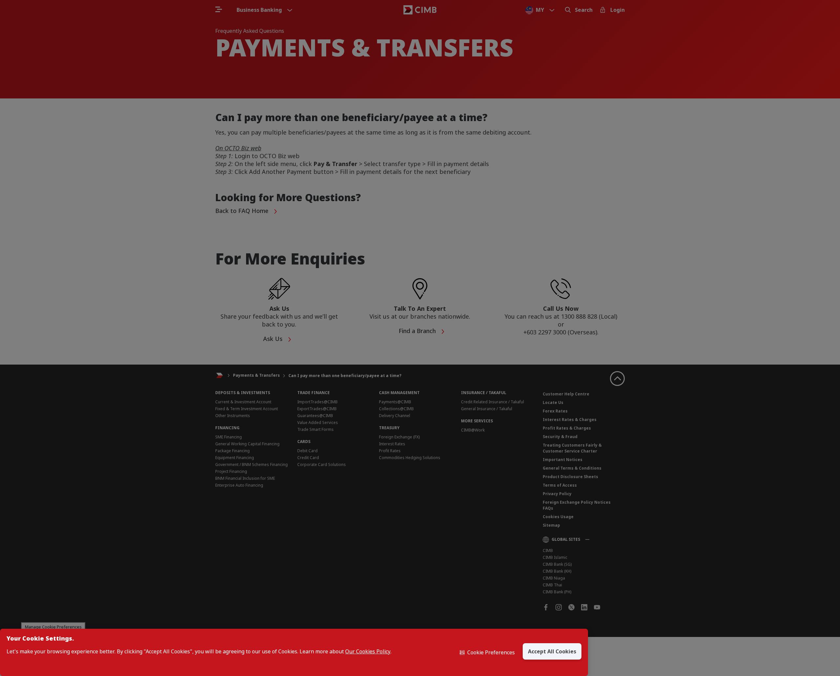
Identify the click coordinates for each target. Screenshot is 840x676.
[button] (487, 652)
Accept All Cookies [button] (552, 651)
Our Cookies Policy (367, 651)
